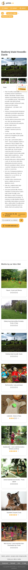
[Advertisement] (14, 34)
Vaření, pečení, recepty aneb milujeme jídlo (14, 556)
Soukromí (5, 563)
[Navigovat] (21, 220)
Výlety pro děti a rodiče (14, 559)
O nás (24, 563)
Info (19, 563)
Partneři (12, 563)
